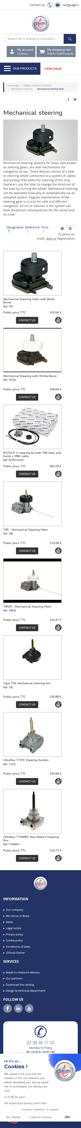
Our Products (25, 69)
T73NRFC (14, 844)
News (9, 922)
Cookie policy (14, 940)
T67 (11, 306)
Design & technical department (25, 991)
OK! (67, 1117)
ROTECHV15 (16, 460)
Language (70, 5)
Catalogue (53, 69)
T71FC (12, 764)
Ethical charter (15, 953)
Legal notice (13, 928)
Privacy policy (14, 934)
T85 (11, 533)
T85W (12, 610)
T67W (12, 380)
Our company (15, 910)
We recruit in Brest (17, 916)
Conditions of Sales (18, 947)
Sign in (51, 238)
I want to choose (40, 1117)
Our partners (14, 978)
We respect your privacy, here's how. (25, 1103)
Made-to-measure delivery (23, 972)
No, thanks (13, 1117)
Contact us (37, 5)
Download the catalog (20, 985)
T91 (11, 687)
